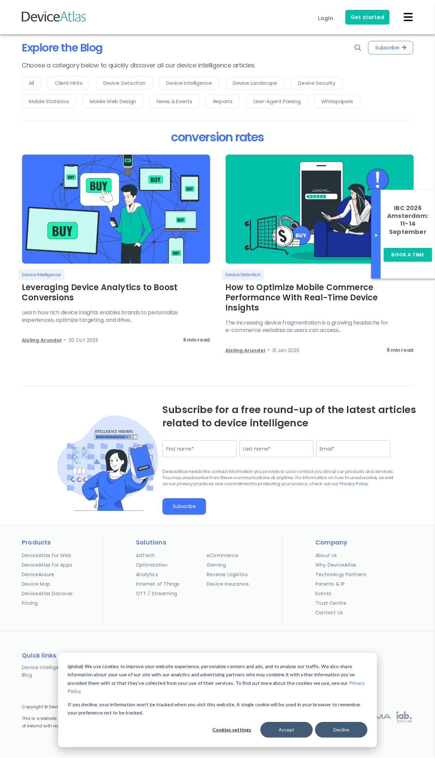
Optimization (152, 565)
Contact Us (329, 612)
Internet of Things (158, 584)
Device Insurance (228, 584)
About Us (326, 555)
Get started (367, 17)
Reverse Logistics (227, 574)
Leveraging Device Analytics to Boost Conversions (99, 292)
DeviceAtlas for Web (46, 555)
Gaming (216, 565)
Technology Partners (340, 574)
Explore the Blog (62, 47)
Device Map (36, 584)
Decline (341, 729)
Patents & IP (330, 584)
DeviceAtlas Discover (47, 593)
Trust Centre (330, 603)
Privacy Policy (354, 483)
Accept (286, 729)
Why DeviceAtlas (335, 565)
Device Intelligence (45, 667)
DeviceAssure (38, 574)
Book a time (407, 254)
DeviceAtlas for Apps (47, 565)
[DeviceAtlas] (54, 21)
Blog (27, 675)
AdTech (145, 555)
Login (325, 18)
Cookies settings (231, 729)
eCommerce (222, 555)
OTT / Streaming (156, 593)
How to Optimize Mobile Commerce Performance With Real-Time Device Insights (301, 297)
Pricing (30, 603)
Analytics (147, 574)
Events (323, 593)
